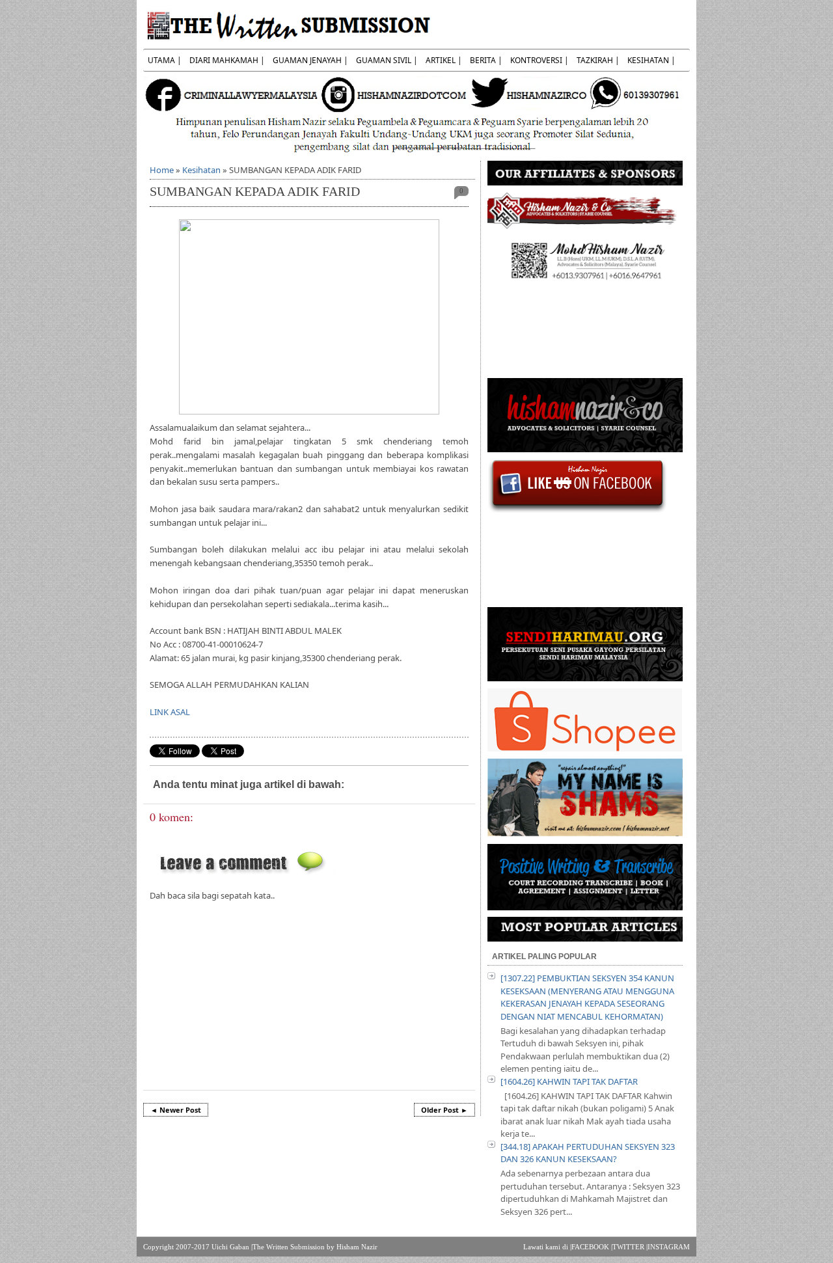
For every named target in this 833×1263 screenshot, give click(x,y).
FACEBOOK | (591, 1247)
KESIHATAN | (651, 60)
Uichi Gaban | (232, 1247)
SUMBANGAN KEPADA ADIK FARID (255, 191)
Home (162, 170)
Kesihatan (201, 170)
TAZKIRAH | (598, 60)
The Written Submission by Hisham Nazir (315, 1247)
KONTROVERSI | (539, 60)
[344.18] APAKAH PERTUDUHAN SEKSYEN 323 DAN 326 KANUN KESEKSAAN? (587, 1153)
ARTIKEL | (444, 60)
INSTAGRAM (669, 1247)
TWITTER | (630, 1247)
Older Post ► (444, 1110)
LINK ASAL (170, 712)
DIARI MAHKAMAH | (227, 60)
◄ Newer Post (175, 1110)
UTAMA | (165, 60)
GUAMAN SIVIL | (387, 60)
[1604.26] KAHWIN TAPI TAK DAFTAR (569, 1081)
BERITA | (486, 60)
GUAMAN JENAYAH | (310, 60)
